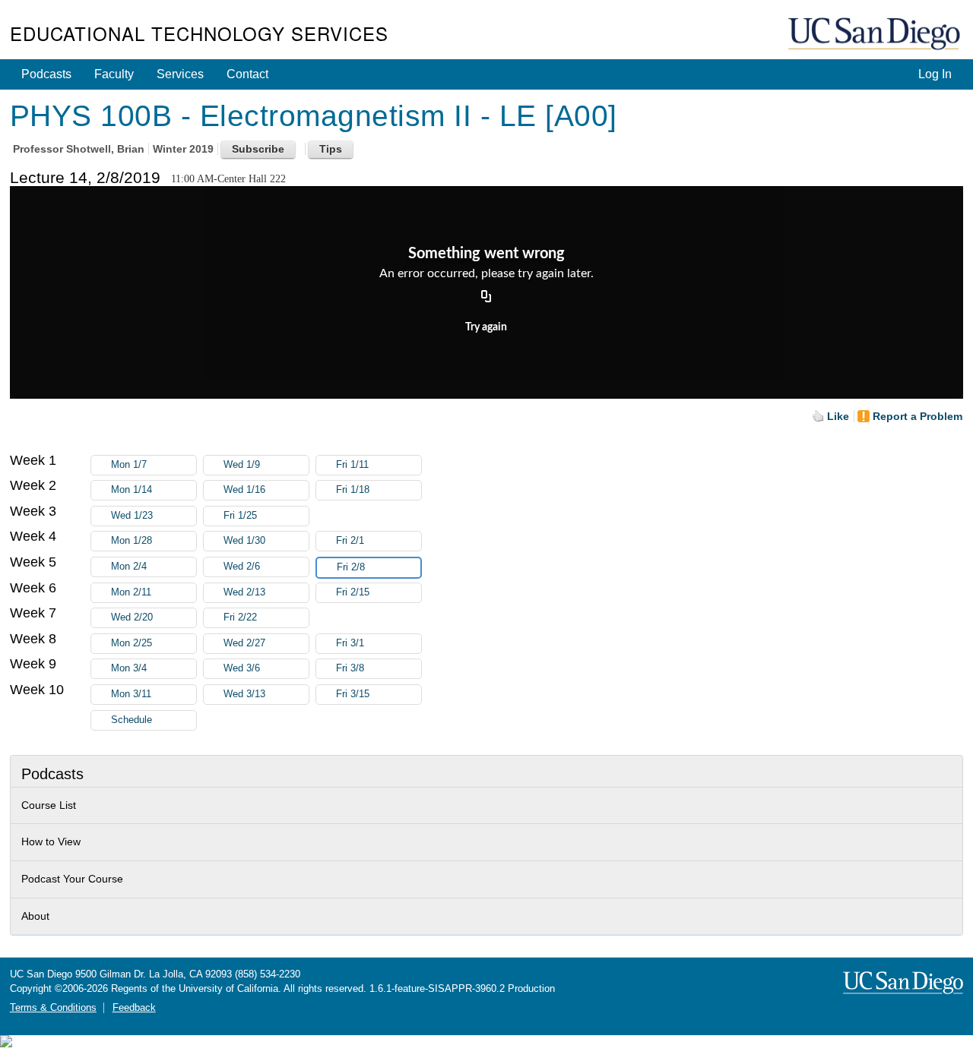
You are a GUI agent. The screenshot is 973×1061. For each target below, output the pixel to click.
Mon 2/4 (129, 566)
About (35, 916)
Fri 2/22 (240, 617)
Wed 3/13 (244, 694)
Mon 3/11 (131, 694)
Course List (48, 805)
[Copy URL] (486, 297)
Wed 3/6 (241, 668)
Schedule (131, 720)
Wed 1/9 (241, 464)
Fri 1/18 (352, 490)
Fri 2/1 (350, 540)
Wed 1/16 (244, 490)
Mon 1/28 (131, 540)
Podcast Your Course (72, 879)
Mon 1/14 (131, 490)
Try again (486, 327)
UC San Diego (875, 34)
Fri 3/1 (350, 643)
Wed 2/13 (244, 592)
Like (838, 416)
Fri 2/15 (352, 592)
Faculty (114, 74)
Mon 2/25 (131, 643)
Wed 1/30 (244, 540)
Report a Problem (917, 416)
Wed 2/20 (132, 617)
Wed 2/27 (244, 643)
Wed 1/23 (132, 515)
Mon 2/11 (131, 592)
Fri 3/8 (350, 668)
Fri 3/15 (352, 694)
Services (180, 74)
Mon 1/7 (129, 464)
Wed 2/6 (241, 566)
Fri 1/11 (352, 464)
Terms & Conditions (53, 1008)
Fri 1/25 (240, 515)
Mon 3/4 (129, 668)
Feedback (134, 1008)
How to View (51, 841)
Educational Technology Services (199, 33)
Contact (247, 74)
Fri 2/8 (351, 567)
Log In (935, 74)
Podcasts (46, 74)
